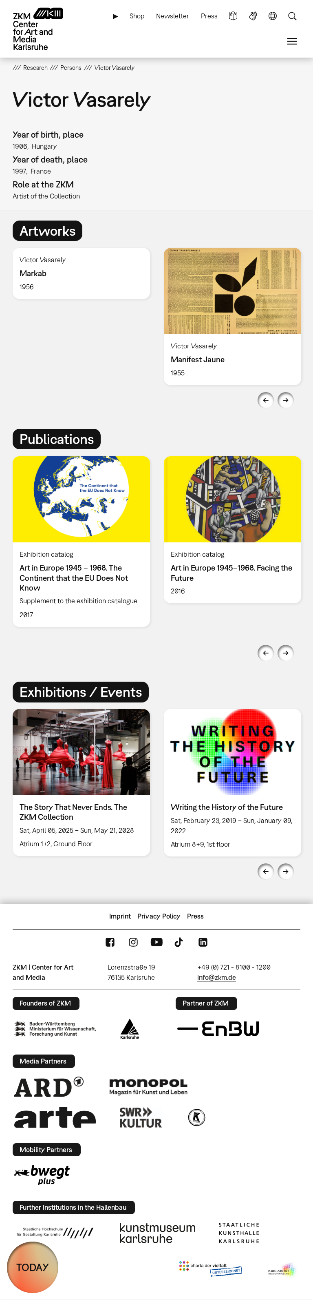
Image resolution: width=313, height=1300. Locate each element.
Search (292, 16)
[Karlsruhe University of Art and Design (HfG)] (55, 1233)
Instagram (133, 942)
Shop (137, 16)
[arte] (55, 1117)
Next (286, 400)
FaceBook (110, 942)
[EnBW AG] (218, 1028)
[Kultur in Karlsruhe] (196, 1117)
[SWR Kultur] (141, 1117)
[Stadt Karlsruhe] (130, 1029)
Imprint (120, 916)
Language (273, 16)
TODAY (32, 1267)
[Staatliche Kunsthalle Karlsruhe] (239, 1233)
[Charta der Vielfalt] (210, 1270)
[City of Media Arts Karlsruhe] (283, 1270)
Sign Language (253, 16)
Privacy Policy (159, 916)
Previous (266, 400)
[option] (81, 273)
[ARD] (49, 1087)
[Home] (45, 29)
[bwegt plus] (42, 1175)
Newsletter (172, 16)
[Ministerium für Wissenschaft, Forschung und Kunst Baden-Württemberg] (55, 1029)
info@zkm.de (216, 977)
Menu (292, 41)
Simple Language (233, 16)
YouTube (156, 942)
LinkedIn (203, 942)
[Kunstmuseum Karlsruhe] (157, 1233)
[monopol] (148, 1086)
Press (209, 16)
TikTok (180, 942)
